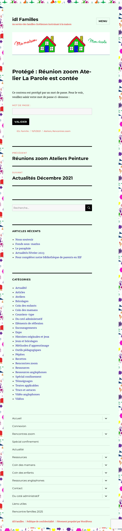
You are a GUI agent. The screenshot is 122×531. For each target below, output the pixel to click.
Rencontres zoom (61, 131)
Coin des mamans (26, 310)
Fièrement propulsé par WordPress (74, 521)
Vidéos (19, 398)
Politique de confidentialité (40, 521)
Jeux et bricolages (26, 341)
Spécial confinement (28, 376)
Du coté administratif (28, 319)
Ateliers (47, 131)
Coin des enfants (25, 305)
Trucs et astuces (25, 390)
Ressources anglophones (31, 372)
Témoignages (24, 381)
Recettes (20, 358)
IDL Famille (23, 131)
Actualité (21, 287)
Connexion (19, 426)
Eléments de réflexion (29, 323)
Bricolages (21, 301)
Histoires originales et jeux (32, 336)
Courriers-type (24, 314)
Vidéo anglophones (27, 394)
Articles (20, 292)
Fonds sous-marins (27, 244)
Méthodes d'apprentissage (32, 345)
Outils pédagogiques (28, 350)
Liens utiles (19, 503)
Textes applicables (27, 385)
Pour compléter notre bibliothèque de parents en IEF (48, 257)
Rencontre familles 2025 (27, 511)
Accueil (16, 418)
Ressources (22, 367)
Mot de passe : (21, 105)
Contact (17, 488)
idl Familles (25, 19)
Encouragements (26, 327)
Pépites (20, 354)
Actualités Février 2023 (29, 252)
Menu (103, 21)
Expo (18, 332)
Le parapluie (23, 248)
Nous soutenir (24, 239)
